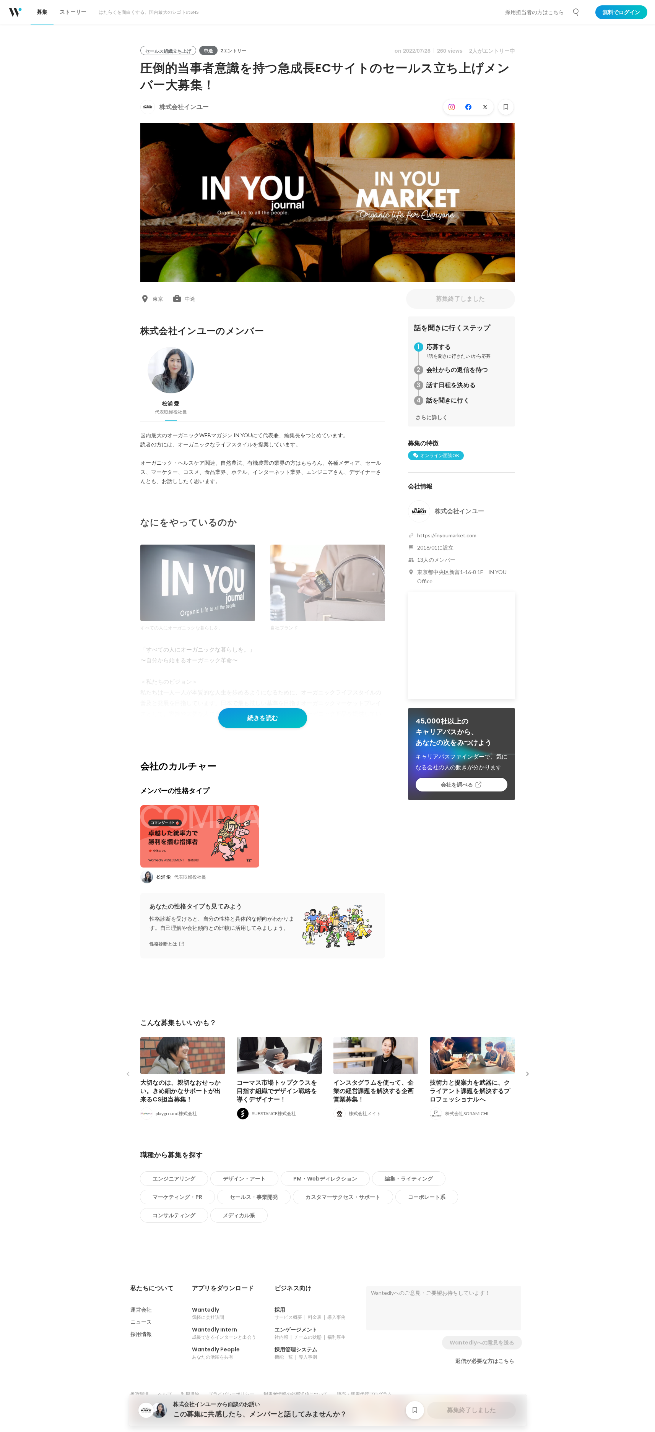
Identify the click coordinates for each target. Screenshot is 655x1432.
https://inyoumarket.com (446, 535)
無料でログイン (621, 12)
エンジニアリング (174, 1178)
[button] (152, 1288)
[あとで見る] (506, 107)
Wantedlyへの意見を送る (482, 1342)
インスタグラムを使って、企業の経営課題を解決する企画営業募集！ (373, 1091)
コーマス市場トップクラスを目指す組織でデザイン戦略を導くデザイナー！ (277, 1091)
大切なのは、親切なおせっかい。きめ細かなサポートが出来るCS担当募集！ (180, 1091)
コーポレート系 (426, 1197)
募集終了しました (460, 298)
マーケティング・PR (177, 1197)
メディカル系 (239, 1215)
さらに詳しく (432, 417)
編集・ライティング (409, 1178)
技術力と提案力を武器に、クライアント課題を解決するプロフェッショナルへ (470, 1091)
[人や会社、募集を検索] (576, 12)
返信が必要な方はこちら (484, 1361)
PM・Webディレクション (325, 1178)
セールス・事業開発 (254, 1197)
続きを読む (262, 718)
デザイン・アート (244, 1178)
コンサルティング (174, 1215)
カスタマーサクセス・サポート (343, 1197)
